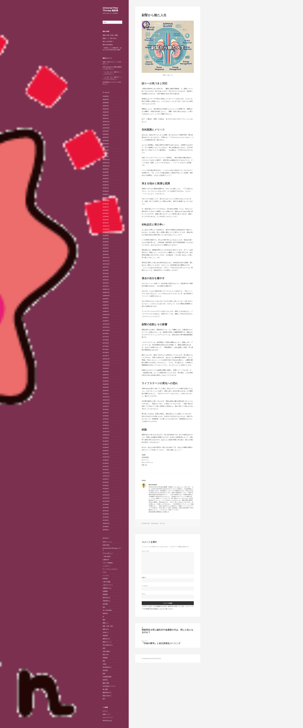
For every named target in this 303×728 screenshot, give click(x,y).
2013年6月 (106, 460)
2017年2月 (106, 352)
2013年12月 (106, 457)
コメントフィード (108, 717)
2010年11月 (106, 523)
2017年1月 (106, 356)
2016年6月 (106, 378)
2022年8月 (106, 235)
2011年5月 (106, 511)
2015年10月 (106, 403)
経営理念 (105, 680)
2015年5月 (106, 419)
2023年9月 (106, 204)
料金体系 (105, 635)
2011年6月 (106, 507)
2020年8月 (106, 302)
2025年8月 (106, 134)
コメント (145, 551)
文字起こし (106, 632)
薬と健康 (105, 689)
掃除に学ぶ (106, 629)
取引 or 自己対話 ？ (108, 41)
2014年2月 (106, 454)
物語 (104, 661)
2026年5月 (106, 106)
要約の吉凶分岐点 (108, 44)
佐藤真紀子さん (107, 588)
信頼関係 (105, 591)
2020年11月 (106, 292)
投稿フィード (106, 714)
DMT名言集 (106, 545)
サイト (144, 594)
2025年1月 (106, 156)
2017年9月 (106, 333)
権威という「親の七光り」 (110, 38)
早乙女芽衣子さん (108, 645)
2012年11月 (106, 476)
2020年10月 (106, 295)
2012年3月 (106, 485)
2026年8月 (106, 96)
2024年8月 (106, 172)
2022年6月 (106, 242)
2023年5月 (106, 213)
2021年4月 (106, 276)
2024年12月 (106, 159)
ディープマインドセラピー (110, 569)
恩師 (104, 620)
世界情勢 (105, 578)
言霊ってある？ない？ (109, 62)
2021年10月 (106, 264)
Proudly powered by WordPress (151, 658)
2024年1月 (106, 194)
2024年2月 (106, 191)
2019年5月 (106, 318)
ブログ (104, 572)
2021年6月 (106, 270)
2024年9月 (106, 169)
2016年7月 (106, 375)
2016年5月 (106, 381)
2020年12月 (106, 289)
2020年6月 (106, 308)
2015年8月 (106, 409)
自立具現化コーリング (109, 82)
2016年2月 (106, 390)
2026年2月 (106, 115)
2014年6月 (106, 447)
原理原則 (105, 594)
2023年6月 (106, 210)
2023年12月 (106, 197)
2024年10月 (106, 166)
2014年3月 (106, 450)
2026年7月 (106, 99)
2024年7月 (106, 175)
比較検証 (105, 658)
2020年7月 (106, 305)
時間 (104, 648)
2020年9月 (106, 299)
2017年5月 (106, 343)
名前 (144, 577)
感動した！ (106, 623)
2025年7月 (106, 137)
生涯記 (104, 664)
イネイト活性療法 (108, 563)
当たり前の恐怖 (107, 610)
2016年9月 (106, 368)
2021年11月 (106, 261)
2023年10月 (106, 201)
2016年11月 (106, 362)
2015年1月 (106, 428)
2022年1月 (106, 254)
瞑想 (104, 673)
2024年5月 (106, 182)
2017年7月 (106, 337)
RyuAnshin (155, 523)
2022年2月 (106, 251)
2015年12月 (106, 397)
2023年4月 (106, 216)
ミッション (106, 575)
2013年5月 (106, 463)
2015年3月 (106, 422)
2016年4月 (106, 384)
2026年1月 (106, 118)
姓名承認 (105, 604)
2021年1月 (106, 286)
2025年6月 (106, 140)
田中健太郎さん (107, 667)
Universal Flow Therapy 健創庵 (110, 9)
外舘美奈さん (106, 601)
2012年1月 (106, 492)
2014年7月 (106, 444)
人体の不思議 (106, 582)
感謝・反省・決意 (108, 626)
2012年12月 (106, 473)
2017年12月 (106, 324)
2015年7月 (106, 413)
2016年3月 (106, 387)
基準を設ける (106, 597)
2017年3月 (106, 349)
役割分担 (105, 613)
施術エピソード (107, 642)
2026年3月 (106, 112)
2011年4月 (106, 514)
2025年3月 (106, 150)
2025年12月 (106, 121)
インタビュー (106, 566)
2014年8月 (106, 441)
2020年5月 (106, 311)
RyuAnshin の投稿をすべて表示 (158, 511)
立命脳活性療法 (107, 677)
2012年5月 (106, 482)
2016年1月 (106, 394)
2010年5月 (106, 530)
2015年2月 (106, 425)
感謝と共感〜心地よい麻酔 (110, 35)
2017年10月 (106, 330)
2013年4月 (106, 466)
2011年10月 (106, 501)
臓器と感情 (106, 683)
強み (104, 607)
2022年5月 (106, 245)
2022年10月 (106, 229)
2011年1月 (106, 520)
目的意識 (105, 670)
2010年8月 (106, 526)
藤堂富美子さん (107, 692)
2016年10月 (106, 365)
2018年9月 (106, 321)
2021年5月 (106, 273)
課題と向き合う (107, 696)
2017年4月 (106, 346)
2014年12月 (106, 431)
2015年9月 (106, 406)
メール (144, 586)
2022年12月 (106, 226)
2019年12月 (106, 314)
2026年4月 (106, 109)
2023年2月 (106, 220)
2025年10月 (106, 128)
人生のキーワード (108, 585)
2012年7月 (106, 479)
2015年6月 (106, 416)
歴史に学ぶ (106, 654)
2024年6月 (106, 178)
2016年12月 (106, 359)
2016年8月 (106, 371)
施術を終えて (106, 639)
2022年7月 (106, 239)
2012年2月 (106, 488)
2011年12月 (106, 495)
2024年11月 (106, 163)
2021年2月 (106, 283)
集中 (104, 699)
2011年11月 (106, 498)
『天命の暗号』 (107, 556)
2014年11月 (106, 435)
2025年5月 (106, 144)
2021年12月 (106, 257)
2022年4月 (106, 248)
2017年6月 (106, 340)
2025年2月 (106, 153)
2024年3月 (106, 188)
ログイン (105, 711)
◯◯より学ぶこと (108, 553)
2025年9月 (106, 131)
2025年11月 (106, 125)
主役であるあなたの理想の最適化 (112, 67)
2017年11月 (106, 327)
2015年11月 (106, 400)
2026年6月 (106, 102)
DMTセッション (107, 542)
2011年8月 (106, 504)
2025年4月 (106, 147)
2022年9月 (106, 232)
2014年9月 (106, 438)
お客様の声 (106, 559)
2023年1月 (106, 223)
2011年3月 (106, 517)
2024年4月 (106, 185)
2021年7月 (106, 267)
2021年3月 (106, 280)
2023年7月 (106, 207)
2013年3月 (106, 469)
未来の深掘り (106, 651)
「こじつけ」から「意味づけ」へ (112, 72)
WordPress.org (107, 720)
